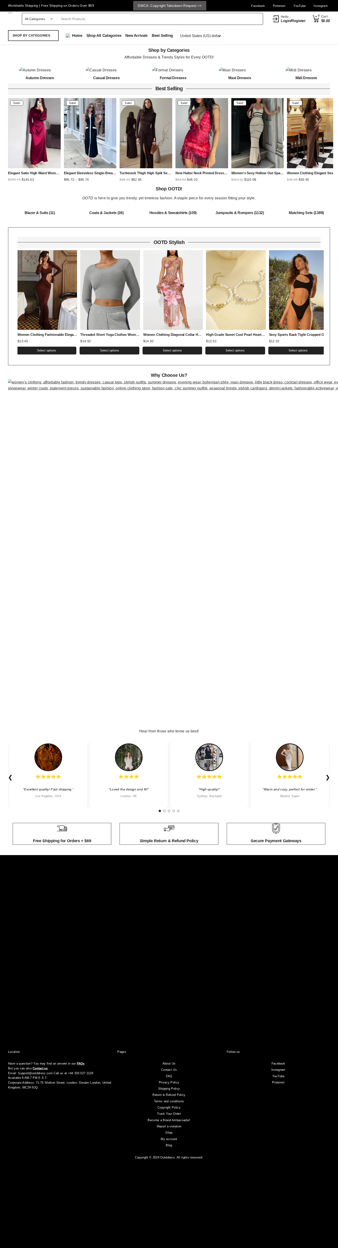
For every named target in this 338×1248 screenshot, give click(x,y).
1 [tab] (160, 811)
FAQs (80, 1063)
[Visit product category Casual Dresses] (106, 70)
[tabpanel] (48, 774)
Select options (46, 350)
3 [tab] (169, 811)
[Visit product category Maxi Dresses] (239, 70)
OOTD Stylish (169, 242)
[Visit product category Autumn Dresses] (39, 70)
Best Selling (169, 88)
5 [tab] (178, 811)
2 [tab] (164, 811)
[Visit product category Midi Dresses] (306, 70)
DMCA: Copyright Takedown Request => (170, 6)
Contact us (40, 1068)
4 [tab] (174, 811)
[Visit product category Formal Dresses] (173, 70)
